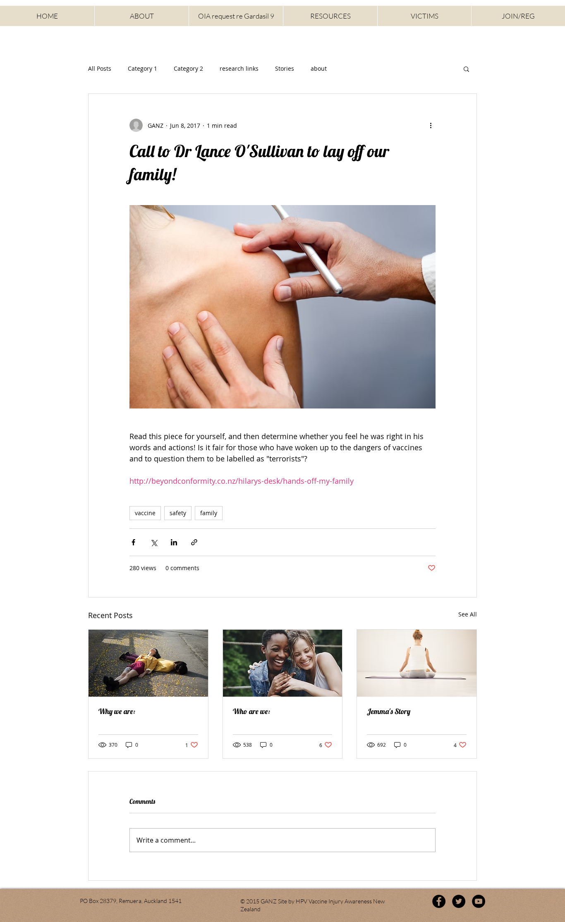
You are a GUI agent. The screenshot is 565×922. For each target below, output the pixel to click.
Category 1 (142, 68)
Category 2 (188, 68)
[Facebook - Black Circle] (438, 901)
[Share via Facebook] (133, 542)
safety (178, 513)
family (208, 513)
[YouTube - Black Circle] (478, 901)
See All (467, 614)
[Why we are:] (148, 663)
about (319, 68)
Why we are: (116, 711)
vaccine (145, 513)
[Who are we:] (282, 663)
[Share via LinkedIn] (174, 542)
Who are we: (251, 711)
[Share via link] (194, 542)
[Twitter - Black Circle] (458, 901)
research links (239, 68)
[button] (466, 68)
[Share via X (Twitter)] (154, 542)
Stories (284, 68)
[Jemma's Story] (416, 663)
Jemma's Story (388, 711)
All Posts (99, 68)
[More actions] (431, 125)
